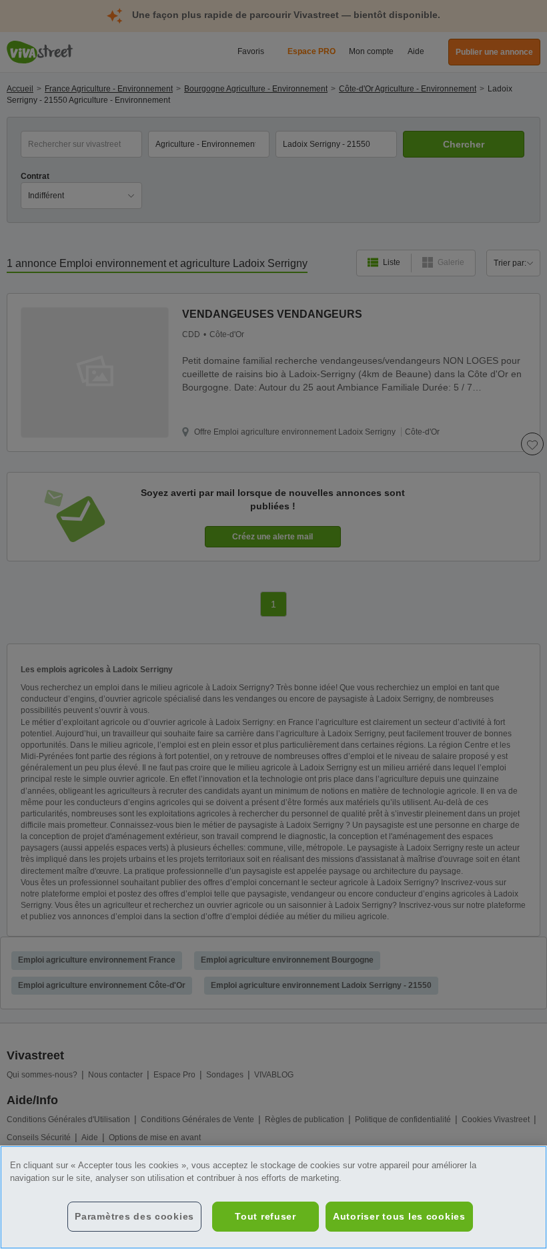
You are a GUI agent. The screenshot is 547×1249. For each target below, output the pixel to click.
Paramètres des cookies (134, 1216)
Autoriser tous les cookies (399, 1216)
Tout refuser (265, 1216)
